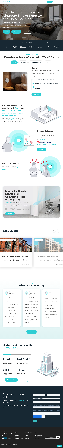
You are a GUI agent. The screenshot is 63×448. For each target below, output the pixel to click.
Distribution (17, 435)
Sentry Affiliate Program (19, 438)
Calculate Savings (11, 379)
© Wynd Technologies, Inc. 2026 (6, 444)
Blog (35, 432)
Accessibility (27, 438)
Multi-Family (16, 31)
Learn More (36, 94)
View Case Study (25, 264)
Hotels (6, 31)
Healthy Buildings (37, 438)
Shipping (26, 435)
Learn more (41, 149)
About (16, 432)
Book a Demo (56, 1)
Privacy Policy (16, 444)
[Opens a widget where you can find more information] (59, 446)
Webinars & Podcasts (38, 435)
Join (58, 437)
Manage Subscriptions (28, 432)
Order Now (50, 1)
